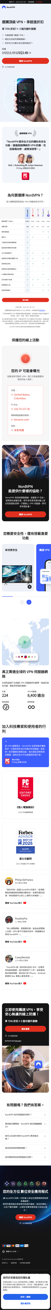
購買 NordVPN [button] (25, 60)
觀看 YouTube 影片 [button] (13, 902)
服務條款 (14, 1263)
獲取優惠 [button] (25, 300)
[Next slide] (28, 602)
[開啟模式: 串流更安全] (30, 587)
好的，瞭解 (25, 1297)
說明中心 (5, 1263)
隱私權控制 (25, 1303)
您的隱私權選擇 (25, 1263)
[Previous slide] (22, 602)
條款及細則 (18, 1041)
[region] (25, 567)
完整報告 (42, 310)
